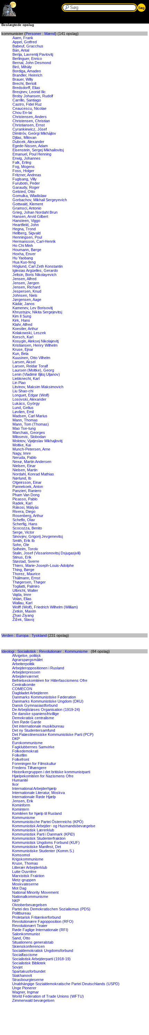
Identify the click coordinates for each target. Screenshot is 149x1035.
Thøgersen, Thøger (29, 582)
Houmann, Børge (26, 250)
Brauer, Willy (22, 79)
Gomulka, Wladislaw (29, 196)
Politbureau (21, 913)
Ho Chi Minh (22, 245)
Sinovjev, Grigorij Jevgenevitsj (37, 536)
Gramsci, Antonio (26, 208)
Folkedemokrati (25, 751)
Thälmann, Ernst (26, 578)
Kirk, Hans (21, 320)
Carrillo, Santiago (26, 100)
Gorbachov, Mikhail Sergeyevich (39, 200)
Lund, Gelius (23, 407)
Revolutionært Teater (29, 926)
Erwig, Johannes (26, 158)
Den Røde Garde (26, 722)
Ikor (15, 784)
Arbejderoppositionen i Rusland (38, 668)
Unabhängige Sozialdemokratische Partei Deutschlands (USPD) (66, 984)
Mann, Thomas (25, 420)
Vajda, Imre (21, 594)
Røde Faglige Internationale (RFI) (40, 930)
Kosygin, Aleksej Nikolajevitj (35, 341)
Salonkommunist (26, 934)
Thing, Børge (23, 570)
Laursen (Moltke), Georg (33, 370)
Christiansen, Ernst (28, 125)
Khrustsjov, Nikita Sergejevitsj (37, 312)
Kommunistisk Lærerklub (33, 830)
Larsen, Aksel (23, 362)
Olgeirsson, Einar (27, 482)
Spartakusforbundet (28, 971)
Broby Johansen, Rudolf (32, 96)
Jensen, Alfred (24, 279)
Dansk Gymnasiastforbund (35, 705)
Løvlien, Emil (23, 412)
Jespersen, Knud (26, 291)
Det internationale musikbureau (38, 726)
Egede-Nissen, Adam (30, 146)
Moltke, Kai (21, 445)
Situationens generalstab (32, 942)
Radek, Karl (22, 503)
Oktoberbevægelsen (29, 905)
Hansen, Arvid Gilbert (30, 216)
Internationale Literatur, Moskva (38, 793)
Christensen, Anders (29, 117)
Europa (22, 635)
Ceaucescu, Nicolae (29, 108)
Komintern (20, 809)
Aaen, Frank (22, 38)
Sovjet (17, 967)
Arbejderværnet (25, 676)
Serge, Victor (23, 532)
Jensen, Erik (22, 801)
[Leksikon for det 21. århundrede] (9, 15)
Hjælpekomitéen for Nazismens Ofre (42, 776)
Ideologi (7, 651)
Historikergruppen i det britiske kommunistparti (51, 772)
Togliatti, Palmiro (26, 586)
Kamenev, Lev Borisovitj (32, 308)
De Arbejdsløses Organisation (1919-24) (46, 709)
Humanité (20, 780)
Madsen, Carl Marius (29, 416)
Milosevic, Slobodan (29, 437)
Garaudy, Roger (26, 187)
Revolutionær (50, 651)
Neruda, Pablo (24, 457)
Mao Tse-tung (24, 428)
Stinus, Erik (22, 557)
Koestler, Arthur (25, 329)
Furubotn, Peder (26, 183)
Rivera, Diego (23, 511)
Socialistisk (26, 651)
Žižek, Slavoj (23, 619)
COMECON (22, 689)
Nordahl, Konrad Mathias (33, 474)
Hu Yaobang (22, 258)
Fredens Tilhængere (29, 768)
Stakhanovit (22, 975)
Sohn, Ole (20, 545)
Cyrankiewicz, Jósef (29, 129)
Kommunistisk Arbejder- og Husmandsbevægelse (53, 826)
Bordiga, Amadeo (26, 71)
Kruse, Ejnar (22, 349)
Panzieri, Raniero (26, 491)
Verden (7, 635)
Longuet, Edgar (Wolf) (30, 395)
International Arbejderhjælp (34, 788)
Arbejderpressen (26, 672)
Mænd (49, 34)
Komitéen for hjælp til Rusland (37, 813)
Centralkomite (23, 684)
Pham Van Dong (26, 495)
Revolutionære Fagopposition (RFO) (42, 921)
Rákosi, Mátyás (25, 507)
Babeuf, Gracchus (27, 46)
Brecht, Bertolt (24, 83)
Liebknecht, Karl (26, 378)
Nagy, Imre (21, 453)
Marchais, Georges (28, 432)
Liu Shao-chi (22, 391)
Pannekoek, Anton (27, 486)
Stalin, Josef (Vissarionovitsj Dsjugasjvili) (46, 553)
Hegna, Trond (24, 229)
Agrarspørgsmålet (27, 660)
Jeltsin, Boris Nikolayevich (34, 275)
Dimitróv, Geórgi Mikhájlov (34, 133)
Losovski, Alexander (29, 399)
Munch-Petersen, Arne (31, 449)
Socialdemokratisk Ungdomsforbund (42, 950)
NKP (16, 901)
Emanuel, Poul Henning (31, 154)
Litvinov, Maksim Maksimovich (37, 387)
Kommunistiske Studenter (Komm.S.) (43, 851)
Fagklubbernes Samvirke (33, 747)
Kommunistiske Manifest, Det (36, 847)
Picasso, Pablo (24, 499)
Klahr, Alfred (22, 324)
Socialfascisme (24, 955)
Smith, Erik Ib (23, 540)
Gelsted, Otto (23, 191)
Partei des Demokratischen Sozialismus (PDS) (51, 909)
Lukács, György (26, 403)
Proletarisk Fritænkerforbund (36, 917)
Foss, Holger (23, 171)
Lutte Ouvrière (24, 871)
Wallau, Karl (22, 603)
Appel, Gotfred (24, 42)
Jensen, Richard (26, 287)
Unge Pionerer (24, 988)
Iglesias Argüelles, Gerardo (35, 270)
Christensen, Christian (31, 121)
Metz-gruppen (24, 880)
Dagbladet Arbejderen (30, 693)
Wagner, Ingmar (25, 992)
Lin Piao (19, 383)
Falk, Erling (21, 162)
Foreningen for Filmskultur (34, 763)
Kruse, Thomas (25, 863)
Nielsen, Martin (24, 470)
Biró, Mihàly (22, 67)
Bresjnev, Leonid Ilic (29, 92)
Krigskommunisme (27, 859)
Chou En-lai (22, 112)
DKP (16, 739)
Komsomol (21, 855)
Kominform (21, 805)
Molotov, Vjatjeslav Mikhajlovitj (37, 441)
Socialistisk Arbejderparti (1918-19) (41, 959)
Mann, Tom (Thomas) (30, 424)
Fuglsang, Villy (24, 179)
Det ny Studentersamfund (33, 730)
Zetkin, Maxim (24, 611)
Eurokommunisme (27, 743)
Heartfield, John (25, 225)
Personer (33, 34)
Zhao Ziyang (23, 615)
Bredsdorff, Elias (26, 88)
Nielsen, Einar (24, 466)
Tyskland (39, 635)
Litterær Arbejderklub (29, 867)
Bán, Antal (20, 50)
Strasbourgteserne (28, 980)
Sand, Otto (21, 938)
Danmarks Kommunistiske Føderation (44, 697)
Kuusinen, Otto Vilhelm (31, 358)
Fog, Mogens (23, 166)
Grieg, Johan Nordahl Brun (35, 212)
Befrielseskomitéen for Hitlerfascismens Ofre (49, 680)
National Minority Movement (35, 892)
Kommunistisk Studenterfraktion (38, 838)
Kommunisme (76, 651)
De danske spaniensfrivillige (35, 714)
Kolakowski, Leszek (29, 333)
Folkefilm (19, 755)
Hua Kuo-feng (24, 262)
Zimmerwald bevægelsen (33, 1000)
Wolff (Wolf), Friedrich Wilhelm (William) (45, 607)
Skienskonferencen (28, 946)
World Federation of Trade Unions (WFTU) (48, 996)
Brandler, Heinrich (27, 75)
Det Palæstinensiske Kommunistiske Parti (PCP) (53, 734)
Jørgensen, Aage (26, 299)
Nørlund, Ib (21, 478)
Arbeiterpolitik (23, 664)
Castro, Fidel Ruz (27, 104)
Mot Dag (19, 888)
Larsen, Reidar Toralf (30, 366)
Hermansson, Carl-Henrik (34, 241)
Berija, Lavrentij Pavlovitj (32, 54)
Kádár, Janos (23, 304)
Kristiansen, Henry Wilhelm (35, 345)
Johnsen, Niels (24, 295)
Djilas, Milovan (24, 137)
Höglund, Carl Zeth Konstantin (37, 266)
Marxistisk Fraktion (28, 876)
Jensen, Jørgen (25, 283)
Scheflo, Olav (23, 520)
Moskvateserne (25, 884)
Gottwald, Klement (27, 204)
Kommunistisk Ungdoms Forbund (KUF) (46, 842)
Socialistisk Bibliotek (29, 963)
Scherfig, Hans (24, 524)
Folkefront (20, 759)
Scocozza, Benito (27, 528)
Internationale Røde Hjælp (34, 797)
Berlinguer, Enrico (27, 58)
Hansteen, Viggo (26, 220)
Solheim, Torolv (25, 549)
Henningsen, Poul (27, 237)
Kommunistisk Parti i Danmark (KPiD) (43, 834)
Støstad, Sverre (25, 561)
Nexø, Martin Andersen (31, 461)
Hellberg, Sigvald (26, 233)
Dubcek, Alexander (28, 142)
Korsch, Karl (22, 337)
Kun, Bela (20, 353)
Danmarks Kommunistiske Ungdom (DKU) (48, 701)
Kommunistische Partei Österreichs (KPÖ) (48, 822)
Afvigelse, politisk (26, 655)
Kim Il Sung (21, 316)
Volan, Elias (22, 599)
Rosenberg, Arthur (27, 516)
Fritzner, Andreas (26, 175)
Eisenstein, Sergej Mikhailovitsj (38, 150)
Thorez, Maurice (26, 574)
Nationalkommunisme (30, 896)
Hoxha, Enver (24, 254)
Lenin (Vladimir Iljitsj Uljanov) (36, 374)
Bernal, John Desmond (31, 63)
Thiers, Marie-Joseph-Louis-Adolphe (43, 565)
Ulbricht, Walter (25, 590)
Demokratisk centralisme (33, 718)
